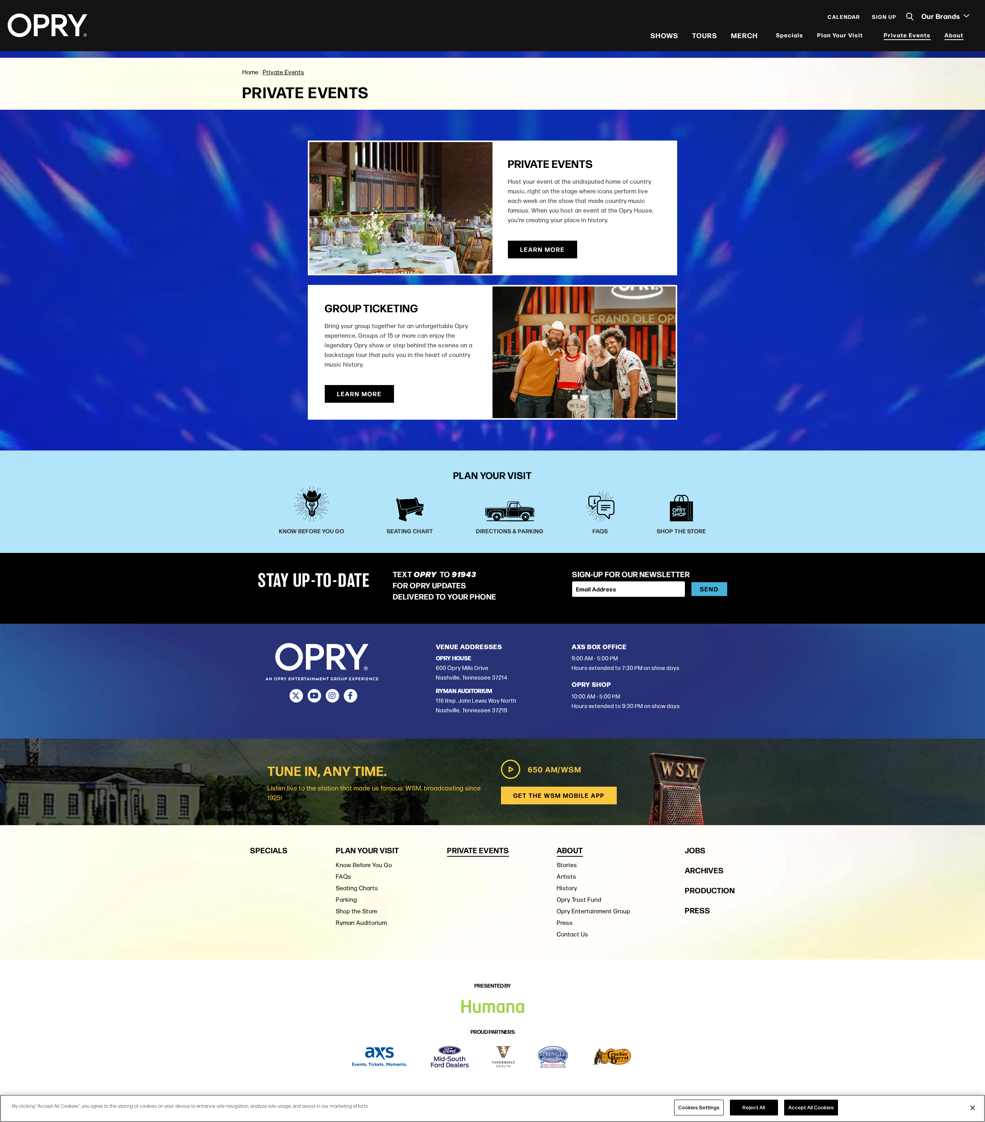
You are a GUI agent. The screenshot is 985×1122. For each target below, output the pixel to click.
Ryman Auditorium (361, 922)
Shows (664, 38)
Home (250, 72)
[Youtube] (314, 696)
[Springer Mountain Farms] (553, 1056)
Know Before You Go (364, 865)
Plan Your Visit (840, 38)
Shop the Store (356, 911)
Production (710, 890)
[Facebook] (350, 696)
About (954, 38)
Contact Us (572, 934)
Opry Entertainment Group (593, 911)
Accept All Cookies (811, 1107)
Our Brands (942, 20)
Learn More (542, 249)
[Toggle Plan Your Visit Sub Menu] (868, 38)
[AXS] (379, 1056)
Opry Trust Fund (579, 899)
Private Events (907, 38)
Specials (789, 38)
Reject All (754, 1107)
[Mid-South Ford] (450, 1056)
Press (565, 922)
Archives (704, 870)
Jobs (695, 850)
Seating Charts (357, 888)
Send (709, 588)
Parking (346, 899)
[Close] (972, 1107)
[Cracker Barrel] (612, 1056)
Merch (744, 38)
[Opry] (47, 29)
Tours (704, 38)
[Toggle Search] (910, 20)
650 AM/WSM (554, 769)
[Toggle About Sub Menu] (968, 38)
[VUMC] (503, 1056)
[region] (492, 1108)
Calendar (844, 20)
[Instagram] (332, 696)
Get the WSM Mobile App (558, 795)
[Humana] (492, 1006)
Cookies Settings (699, 1107)
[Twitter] (296, 696)
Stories (567, 865)
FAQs (343, 876)
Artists (566, 876)
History (567, 888)
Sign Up (884, 20)
